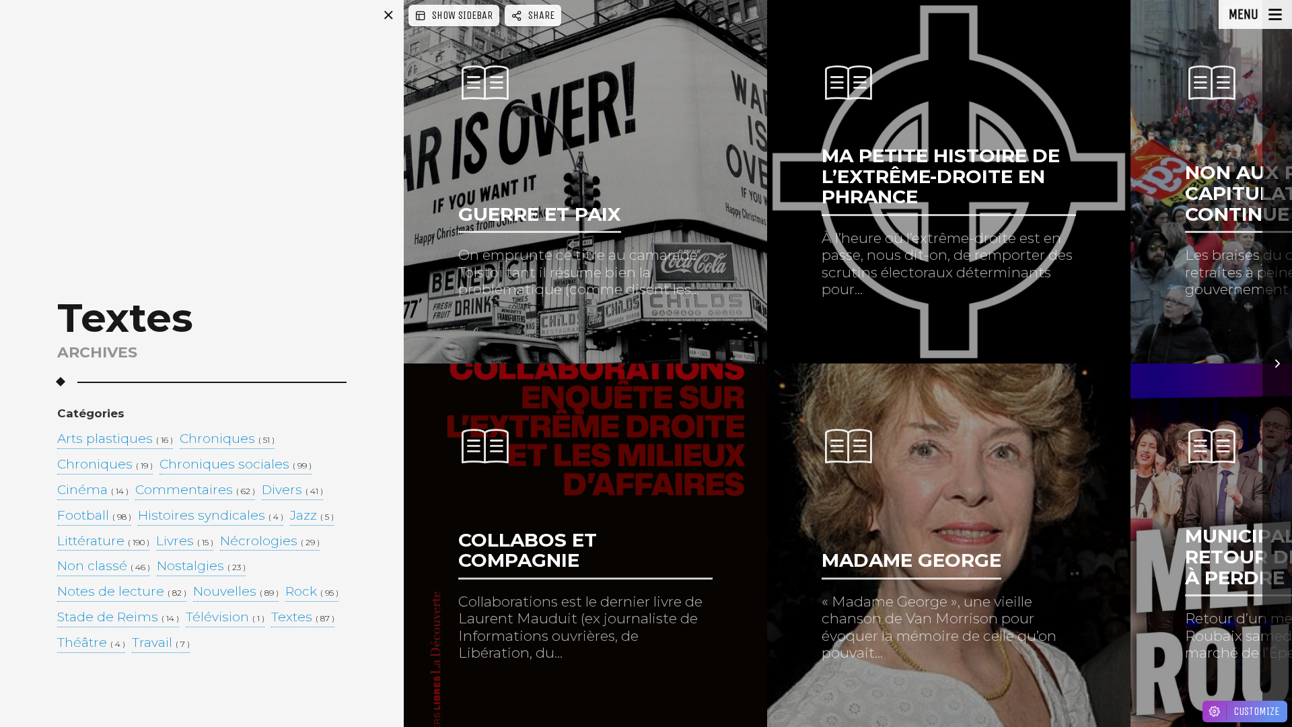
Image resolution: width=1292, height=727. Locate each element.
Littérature (103, 541)
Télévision (225, 618)
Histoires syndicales (210, 516)
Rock (311, 592)
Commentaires (195, 490)
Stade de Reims (118, 618)
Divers (292, 490)
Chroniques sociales (235, 465)
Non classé (103, 566)
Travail (161, 643)
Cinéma (93, 490)
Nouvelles (236, 592)
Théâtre (91, 643)
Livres (184, 541)
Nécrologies (270, 541)
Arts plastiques (115, 439)
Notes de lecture (121, 592)
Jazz (312, 516)
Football (94, 516)
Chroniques (227, 439)
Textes (302, 618)
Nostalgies (201, 566)
